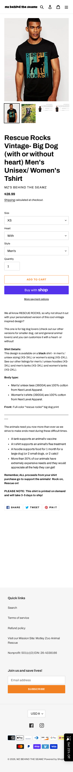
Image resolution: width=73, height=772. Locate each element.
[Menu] (66, 7)
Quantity (9, 259)
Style (7, 243)
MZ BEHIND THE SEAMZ (30, 759)
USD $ (35, 713)
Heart (7, 228)
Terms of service (18, 617)
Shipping (9, 199)
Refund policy (17, 628)
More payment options (36, 299)
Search (12, 607)
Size (6, 213)
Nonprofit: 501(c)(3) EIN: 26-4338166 (32, 652)
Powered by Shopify (54, 759)
